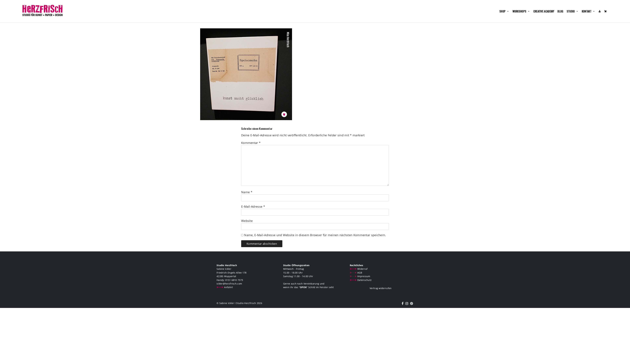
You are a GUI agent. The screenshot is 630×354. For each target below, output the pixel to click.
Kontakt (586, 11)
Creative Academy (543, 11)
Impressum (363, 276)
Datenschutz (364, 280)
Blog (560, 11)
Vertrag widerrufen (380, 288)
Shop (502, 11)
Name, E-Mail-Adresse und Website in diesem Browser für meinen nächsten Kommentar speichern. (315, 235)
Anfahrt (228, 287)
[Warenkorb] (606, 11)
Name (246, 192)
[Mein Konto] (600, 11)
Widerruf (362, 268)
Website (247, 221)
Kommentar (251, 143)
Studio (571, 11)
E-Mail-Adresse (253, 206)
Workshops (519, 11)
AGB (359, 272)
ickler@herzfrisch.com (229, 283)
